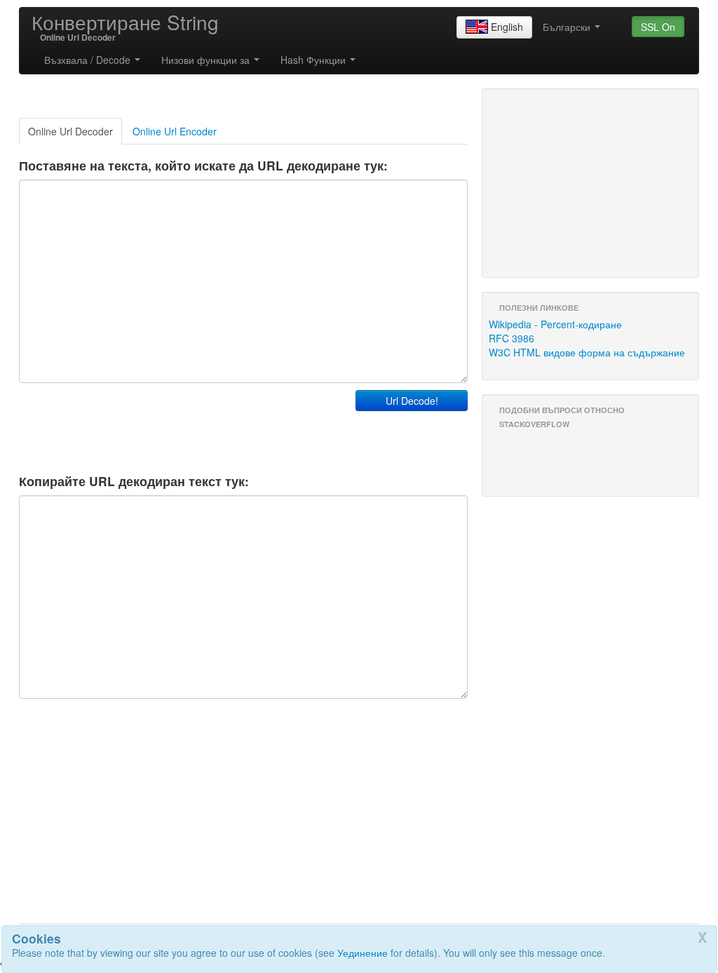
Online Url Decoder (70, 131)
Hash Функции (314, 60)
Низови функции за (206, 60)
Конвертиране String (125, 22)
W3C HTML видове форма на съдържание (587, 352)
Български (568, 27)
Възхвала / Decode (88, 60)
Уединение (362, 953)
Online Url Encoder (175, 131)
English (507, 27)
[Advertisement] (183, 425)
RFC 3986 (511, 338)
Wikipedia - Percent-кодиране (555, 324)
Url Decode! (412, 401)
